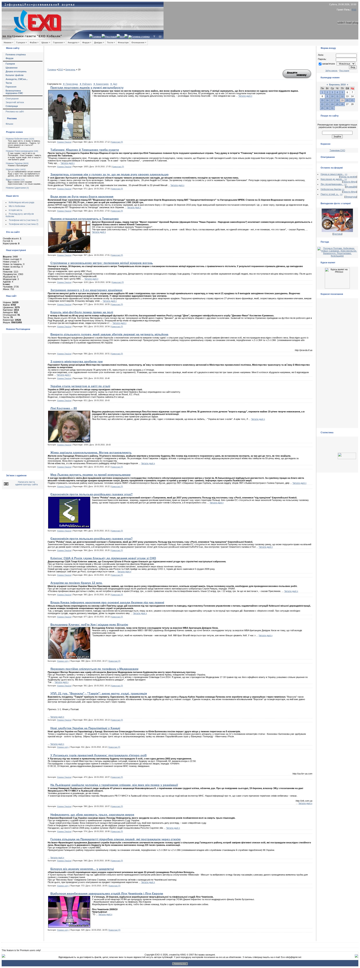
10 (332, 96)
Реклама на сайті (15, 111)
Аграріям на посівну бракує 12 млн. (76, 582)
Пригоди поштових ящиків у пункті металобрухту (87, 87)
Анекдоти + (73, 42)
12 (342, 96)
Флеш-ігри (123, 42)
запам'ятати (328, 63)
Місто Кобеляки (17, 206)
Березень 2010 (337, 84)
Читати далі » (245, 96)
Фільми (9, 124)
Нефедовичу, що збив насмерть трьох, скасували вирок (92, 814)
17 (332, 100)
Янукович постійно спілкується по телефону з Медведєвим (94, 668)
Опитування (12, 98)
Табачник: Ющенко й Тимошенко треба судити (84, 149)
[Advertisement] (180, 58)
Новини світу (13, 169)
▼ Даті (113, 84)
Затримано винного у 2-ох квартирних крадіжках (86, 290)
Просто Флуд (349, 181)
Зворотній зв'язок (15, 102)
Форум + (86, 42)
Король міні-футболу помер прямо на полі (81, 312)
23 (327, 104)
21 (352, 100)
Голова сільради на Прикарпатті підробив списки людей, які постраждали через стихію (115, 839)
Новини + (8, 42)
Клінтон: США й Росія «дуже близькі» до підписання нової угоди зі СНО (103, 558)
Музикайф (351, 186)
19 (342, 100)
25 (337, 104)
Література (350, 196)
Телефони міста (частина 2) (23, 224)
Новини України (14, 163)
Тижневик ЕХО (337, 150)
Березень (70, 69)
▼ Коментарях (101, 84)
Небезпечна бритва (331, 189)
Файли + (34, 42)
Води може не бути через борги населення (81, 196)
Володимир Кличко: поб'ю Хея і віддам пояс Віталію (89, 624)
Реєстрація (111, 36)
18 (337, 100)
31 (332, 108)
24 (332, 104)
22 (322, 104)
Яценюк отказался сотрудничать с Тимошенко (84, 218)
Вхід (122, 36)
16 (327, 100)
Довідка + (99, 42)
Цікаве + (45, 42)
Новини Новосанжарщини (19, 151)
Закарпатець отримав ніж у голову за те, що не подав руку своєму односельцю (109, 174)
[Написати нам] (160, 36)
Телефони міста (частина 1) (23, 220)
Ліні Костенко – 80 (63, 408)
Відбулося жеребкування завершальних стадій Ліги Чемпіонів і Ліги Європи (106, 893)
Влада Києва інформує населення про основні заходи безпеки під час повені (107, 602)
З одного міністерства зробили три (76, 361)
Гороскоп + (59, 42)
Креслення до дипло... (332, 179)
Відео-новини (13, 179)
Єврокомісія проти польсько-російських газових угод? (91, 494)
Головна (96, 36)
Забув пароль (331, 71)
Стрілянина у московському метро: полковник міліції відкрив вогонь (101, 263)
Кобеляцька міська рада (21, 202)
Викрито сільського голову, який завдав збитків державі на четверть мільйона (109, 334)
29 (322, 108)
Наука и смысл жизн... (332, 174)
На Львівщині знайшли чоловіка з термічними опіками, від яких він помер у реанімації (114, 785)
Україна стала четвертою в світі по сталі (80, 386)
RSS (354, 9)
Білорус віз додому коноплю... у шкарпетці (82, 868)
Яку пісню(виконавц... (332, 184)
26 (342, 104)
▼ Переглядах (70, 84)
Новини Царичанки (16, 187)
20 (347, 100)
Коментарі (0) (117, 142)
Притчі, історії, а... (330, 194)
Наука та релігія (348, 176)
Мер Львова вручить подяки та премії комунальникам (90, 474)
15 (322, 100)
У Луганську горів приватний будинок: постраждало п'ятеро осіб (98, 755)
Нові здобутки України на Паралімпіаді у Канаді (85, 728)
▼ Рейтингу (85, 84)
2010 (60, 69)
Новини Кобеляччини (17, 138)
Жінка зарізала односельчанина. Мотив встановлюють (91, 452)
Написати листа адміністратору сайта (26, 483)
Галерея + (21, 42)
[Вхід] (154, 36)
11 (337, 96)
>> (346, 174)
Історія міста (15, 210)
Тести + (111, 42)
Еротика (337, 234)
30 (327, 108)
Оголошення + (138, 42)
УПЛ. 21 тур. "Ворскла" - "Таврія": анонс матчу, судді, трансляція (98, 693)
